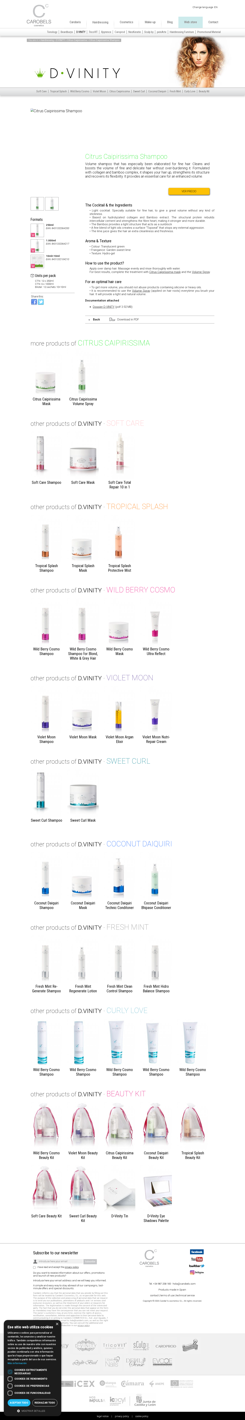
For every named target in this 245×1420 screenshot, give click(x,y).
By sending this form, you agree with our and (109, 734)
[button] (32, 1410)
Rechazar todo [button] (45, 1402)
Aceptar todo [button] (19, 1402)
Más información (17, 1363)
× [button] (57, 1324)
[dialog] (32, 1368)
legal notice (121, 734)
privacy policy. (137, 734)
